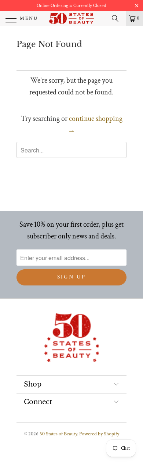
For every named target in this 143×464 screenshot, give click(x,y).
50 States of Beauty (58, 434)
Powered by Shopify (99, 434)
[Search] (117, 18)
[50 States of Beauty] (71, 18)
